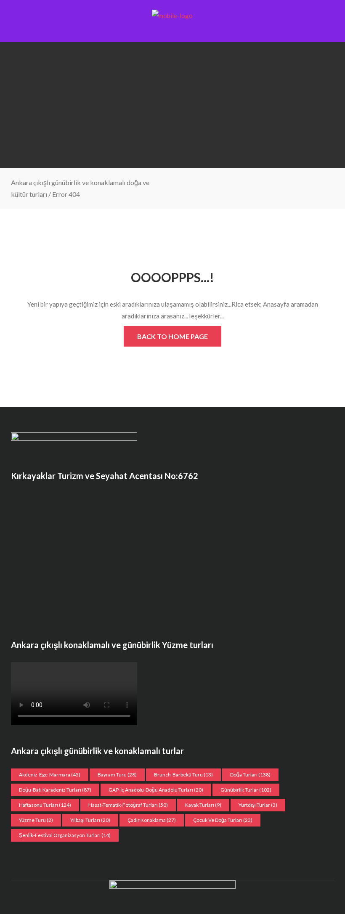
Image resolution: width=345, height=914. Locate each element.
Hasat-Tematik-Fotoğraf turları (128, 805)
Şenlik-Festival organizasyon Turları (65, 835)
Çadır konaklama (151, 820)
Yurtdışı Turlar (258, 805)
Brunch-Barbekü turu (183, 774)
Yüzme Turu (36, 820)
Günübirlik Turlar (245, 790)
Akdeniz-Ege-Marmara (49, 774)
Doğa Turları (250, 774)
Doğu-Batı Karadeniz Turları (55, 790)
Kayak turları (203, 805)
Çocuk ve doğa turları (222, 820)
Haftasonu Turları (45, 805)
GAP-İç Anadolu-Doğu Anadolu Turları (156, 790)
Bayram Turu (117, 774)
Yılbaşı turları (90, 820)
